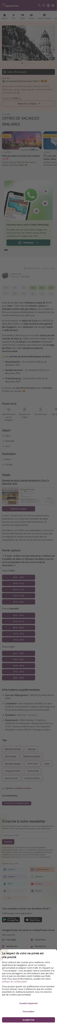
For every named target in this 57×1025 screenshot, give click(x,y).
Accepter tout (28, 1020)
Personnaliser (28, 1011)
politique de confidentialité (14, 982)
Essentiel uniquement (28, 1003)
